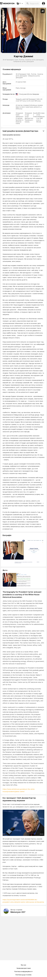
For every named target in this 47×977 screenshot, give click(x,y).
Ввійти (43, 3)
